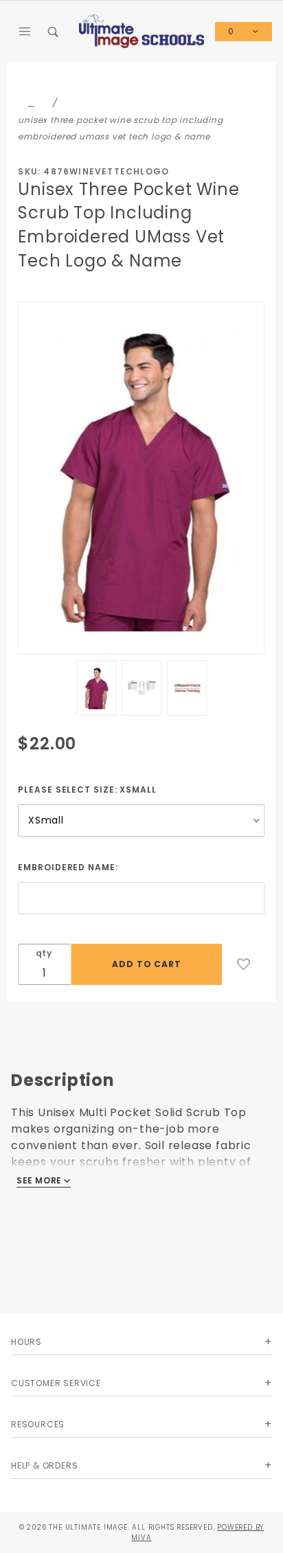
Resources (38, 1424)
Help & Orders (44, 1465)
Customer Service (56, 1383)
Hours (26, 1342)
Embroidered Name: (67, 867)
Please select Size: (87, 789)
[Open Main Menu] (25, 31)
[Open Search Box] (54, 31)
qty (44, 953)
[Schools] (141, 30)
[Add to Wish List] (244, 964)
